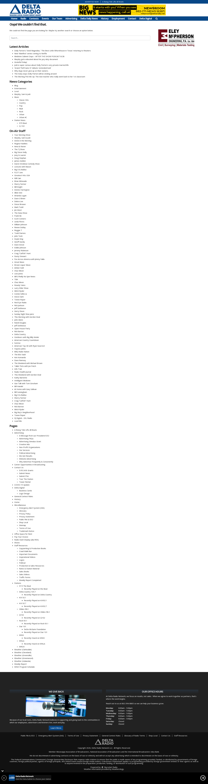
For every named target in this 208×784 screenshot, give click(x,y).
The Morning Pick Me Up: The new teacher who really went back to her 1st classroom (49, 76)
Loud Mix (18, 421)
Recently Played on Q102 (34, 618)
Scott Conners (20, 218)
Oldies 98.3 (24, 609)
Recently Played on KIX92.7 (35, 606)
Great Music (19, 262)
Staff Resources (21, 545)
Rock (21, 111)
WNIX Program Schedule (24, 667)
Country (22, 103)
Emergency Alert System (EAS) (32, 508)
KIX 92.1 (22, 597)
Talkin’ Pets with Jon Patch (25, 366)
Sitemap (22, 525)
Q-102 (22, 126)
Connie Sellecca (20, 294)
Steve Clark (19, 296)
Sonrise (17, 343)
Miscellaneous (20, 505)
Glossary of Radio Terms (134, 735)
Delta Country (20, 334)
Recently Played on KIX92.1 (35, 600)
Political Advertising (27, 453)
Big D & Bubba (20, 169)
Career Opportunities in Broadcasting (29, 464)
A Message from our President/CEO (34, 435)
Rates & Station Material (29, 568)
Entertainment (20, 88)
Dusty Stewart (20, 256)
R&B (21, 108)
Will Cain (17, 178)
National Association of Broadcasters (105, 752)
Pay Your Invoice (21, 537)
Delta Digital (145, 18)
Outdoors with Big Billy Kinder (26, 337)
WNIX (21, 635)
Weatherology (118, 769)
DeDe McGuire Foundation (35, 629)
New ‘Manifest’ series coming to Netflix (30, 53)
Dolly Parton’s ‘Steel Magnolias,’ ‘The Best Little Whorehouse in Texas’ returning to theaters (52, 50)
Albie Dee (18, 192)
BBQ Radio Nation (21, 351)
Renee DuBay (20, 227)
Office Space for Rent (23, 534)
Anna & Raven (20, 146)
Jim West (18, 210)
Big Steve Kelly (20, 152)
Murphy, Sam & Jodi (22, 94)
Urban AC (23, 117)
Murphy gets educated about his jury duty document (36, 59)
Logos (21, 560)
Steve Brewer (20, 204)
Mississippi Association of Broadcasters (72, 752)
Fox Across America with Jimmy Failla (29, 259)
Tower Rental (24, 482)
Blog (16, 85)
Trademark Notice (26, 531)
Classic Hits (24, 100)
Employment (118, 18)
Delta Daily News (89, 18)
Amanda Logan (20, 195)
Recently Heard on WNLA (34, 644)
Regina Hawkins (20, 143)
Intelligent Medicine (22, 380)
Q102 (21, 615)
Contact (132, 18)
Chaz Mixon (19, 270)
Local (16, 91)
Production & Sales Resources (31, 565)
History (104, 18)
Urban (21, 114)
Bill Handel (18, 386)
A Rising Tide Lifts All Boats (113, 2)
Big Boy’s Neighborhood (24, 412)
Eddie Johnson (20, 247)
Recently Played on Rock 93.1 (36, 623)
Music (16, 97)
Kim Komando (20, 357)
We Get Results (25, 456)
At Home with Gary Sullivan (25, 389)
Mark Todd (18, 207)
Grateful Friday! (20, 62)
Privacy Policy (24, 513)
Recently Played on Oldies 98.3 (37, 612)
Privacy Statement (26, 516)
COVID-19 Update (21, 485)
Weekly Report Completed (30, 580)
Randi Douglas (20, 322)
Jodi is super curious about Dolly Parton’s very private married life (41, 65)
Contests (34, 18)
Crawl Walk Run (25, 551)
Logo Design (24, 493)
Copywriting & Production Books (32, 548)
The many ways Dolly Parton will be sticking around (35, 73)
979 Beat (23, 123)
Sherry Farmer (20, 184)
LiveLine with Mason (22, 166)
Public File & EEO (26, 519)
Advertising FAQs (26, 438)
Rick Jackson (19, 305)
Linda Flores (19, 221)
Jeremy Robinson (21, 250)
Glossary (22, 511)
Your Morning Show (22, 135)
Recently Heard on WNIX (34, 638)
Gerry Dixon (19, 311)
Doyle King (18, 239)
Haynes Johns (20, 349)
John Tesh (18, 236)
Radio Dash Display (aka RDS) (26, 539)
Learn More (56, 728)
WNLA (21, 641)
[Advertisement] (176, 38)
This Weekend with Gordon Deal (27, 375)
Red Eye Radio (20, 302)
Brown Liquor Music (22, 265)
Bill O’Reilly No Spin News (24, 276)
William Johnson (20, 224)
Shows (17, 542)
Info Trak (18, 369)
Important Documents (28, 554)
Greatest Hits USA (22, 175)
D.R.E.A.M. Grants (26, 470)
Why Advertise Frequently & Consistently (36, 461)
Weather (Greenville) (23, 655)
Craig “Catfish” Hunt (22, 253)
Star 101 (22, 626)
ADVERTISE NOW (92, 2)
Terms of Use (25, 528)
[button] (156, 18)
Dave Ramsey (20, 360)
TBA (16, 279)
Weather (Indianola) (22, 661)
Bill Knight (18, 187)
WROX (22, 646)
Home (14, 18)
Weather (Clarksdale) (23, 649)
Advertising (71, 18)
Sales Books (24, 571)
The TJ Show (19, 149)
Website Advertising (27, 459)
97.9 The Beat (25, 586)
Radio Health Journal (22, 372)
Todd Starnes (20, 233)
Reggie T (18, 230)
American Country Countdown (26, 340)
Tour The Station (26, 479)
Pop (21, 106)
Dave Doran (19, 244)
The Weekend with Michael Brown (28, 363)
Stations (17, 583)
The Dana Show (20, 213)
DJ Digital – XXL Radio (23, 418)
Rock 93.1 (23, 620)
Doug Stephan (20, 158)
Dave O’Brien (19, 198)
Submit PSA (24, 476)
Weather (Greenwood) (23, 658)
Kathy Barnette (20, 377)
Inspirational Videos (27, 557)
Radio (23, 18)
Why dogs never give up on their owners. (31, 71)
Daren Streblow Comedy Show (27, 164)
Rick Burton (19, 331)
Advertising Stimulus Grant (30, 441)
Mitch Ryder (19, 291)
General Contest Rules (23, 496)
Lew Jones (18, 273)
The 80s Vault (20, 354)
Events (45, 18)
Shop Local (23, 522)
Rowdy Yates (19, 285)
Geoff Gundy (19, 242)
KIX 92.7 (22, 603)
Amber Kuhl (19, 268)
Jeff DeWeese (20, 308)
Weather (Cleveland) (22, 652)
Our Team (57, 18)
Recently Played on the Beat (36, 589)
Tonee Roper (19, 299)
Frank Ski (17, 216)
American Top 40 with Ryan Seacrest (29, 346)
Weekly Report (20, 664)
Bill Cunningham (20, 392)
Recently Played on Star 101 (35, 632)
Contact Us (18, 467)
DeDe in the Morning (22, 140)
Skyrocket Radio (110, 767)
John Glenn (18, 320)
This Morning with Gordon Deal (27, 317)
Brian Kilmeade (20, 181)
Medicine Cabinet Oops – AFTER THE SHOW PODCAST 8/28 (39, 56)
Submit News (24, 473)
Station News (19, 120)
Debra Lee (18, 201)
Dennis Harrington (21, 190)
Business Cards (25, 490)
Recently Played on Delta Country (38, 594)
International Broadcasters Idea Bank (143, 752)
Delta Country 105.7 (27, 591)
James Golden (20, 161)
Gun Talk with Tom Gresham (26, 383)
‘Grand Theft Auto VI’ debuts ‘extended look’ (32, 68)
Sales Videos (24, 574)
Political (22, 563)
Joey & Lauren (20, 155)
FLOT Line (18, 172)
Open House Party (22, 328)
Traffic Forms (24, 577)
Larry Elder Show (21, 288)
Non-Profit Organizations (29, 447)
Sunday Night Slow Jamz (24, 314)
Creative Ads (24, 444)
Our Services (24, 450)
